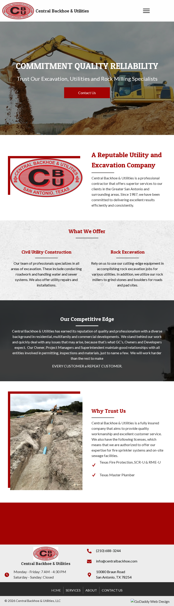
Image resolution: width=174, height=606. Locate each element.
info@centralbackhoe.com (116, 561)
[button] (146, 11)
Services (73, 590)
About (91, 590)
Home (56, 590)
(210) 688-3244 (108, 550)
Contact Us (112, 590)
